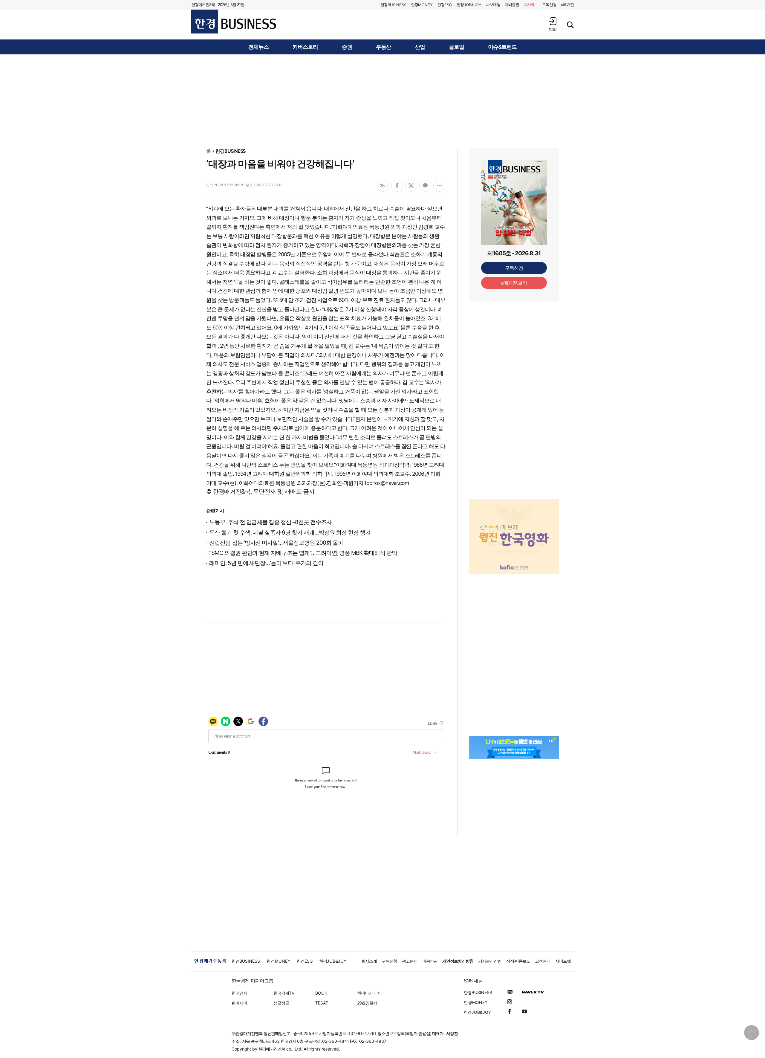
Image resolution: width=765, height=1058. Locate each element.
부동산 (383, 47)
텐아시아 (239, 1002)
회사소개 (369, 961)
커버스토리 (305, 47)
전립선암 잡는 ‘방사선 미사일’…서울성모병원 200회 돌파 (276, 542)
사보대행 (493, 4)
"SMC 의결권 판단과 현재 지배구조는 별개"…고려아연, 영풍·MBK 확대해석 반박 (303, 552)
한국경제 (239, 993)
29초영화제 (367, 1002)
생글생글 (281, 1002)
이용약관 (430, 961)
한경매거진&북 (203, 4)
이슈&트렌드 (502, 47)
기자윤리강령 (489, 961)
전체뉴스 (258, 47)
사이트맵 (563, 961)
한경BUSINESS (230, 151)
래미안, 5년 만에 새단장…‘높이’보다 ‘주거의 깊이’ (266, 563)
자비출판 (512, 4)
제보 (531, 4)
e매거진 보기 (514, 283)
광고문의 (409, 961)
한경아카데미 (368, 993)
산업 (420, 47)
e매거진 (567, 4)
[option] (514, 536)
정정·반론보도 (518, 961)
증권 (347, 47)
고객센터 (542, 961)
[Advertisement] (382, 100)
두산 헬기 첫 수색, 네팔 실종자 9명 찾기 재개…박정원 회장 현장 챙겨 (290, 532)
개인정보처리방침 (457, 961)
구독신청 (549, 4)
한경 (393, 4)
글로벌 (456, 47)
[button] (552, 24)
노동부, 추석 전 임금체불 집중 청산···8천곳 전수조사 (270, 522)
